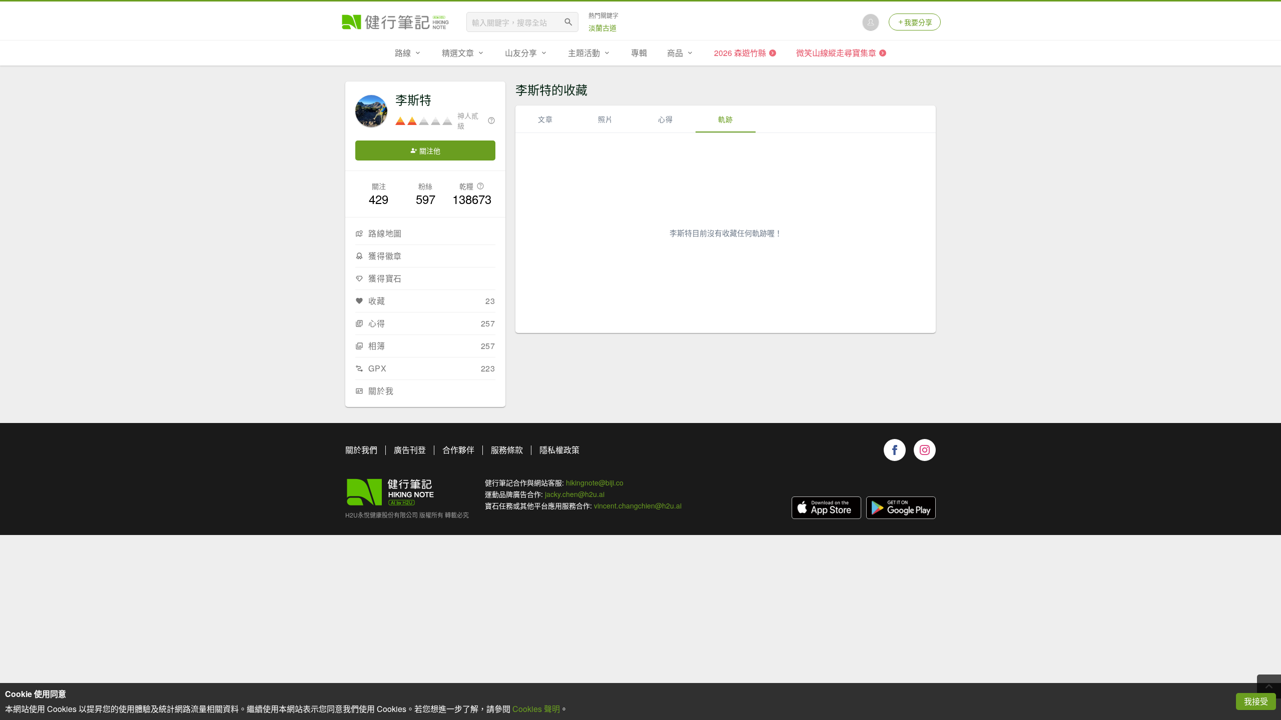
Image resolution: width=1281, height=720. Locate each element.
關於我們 (361, 450)
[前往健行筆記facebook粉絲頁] (895, 450)
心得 (665, 119)
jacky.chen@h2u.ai (574, 494)
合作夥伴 (458, 450)
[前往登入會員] (871, 22)
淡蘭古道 (602, 27)
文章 (545, 119)
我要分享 (918, 22)
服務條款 (507, 450)
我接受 (1256, 701)
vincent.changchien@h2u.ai (638, 505)
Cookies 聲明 (536, 708)
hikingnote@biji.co (594, 483)
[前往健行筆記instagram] (925, 450)
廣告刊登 (410, 450)
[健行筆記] (395, 22)
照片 (605, 119)
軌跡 (725, 119)
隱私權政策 (559, 450)
